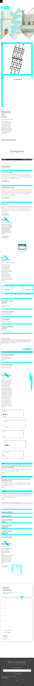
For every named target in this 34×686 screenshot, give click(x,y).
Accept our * (8, 630)
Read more (4, 566)
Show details (29, 346)
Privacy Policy (9, 630)
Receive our (7, 632)
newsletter (9, 632)
